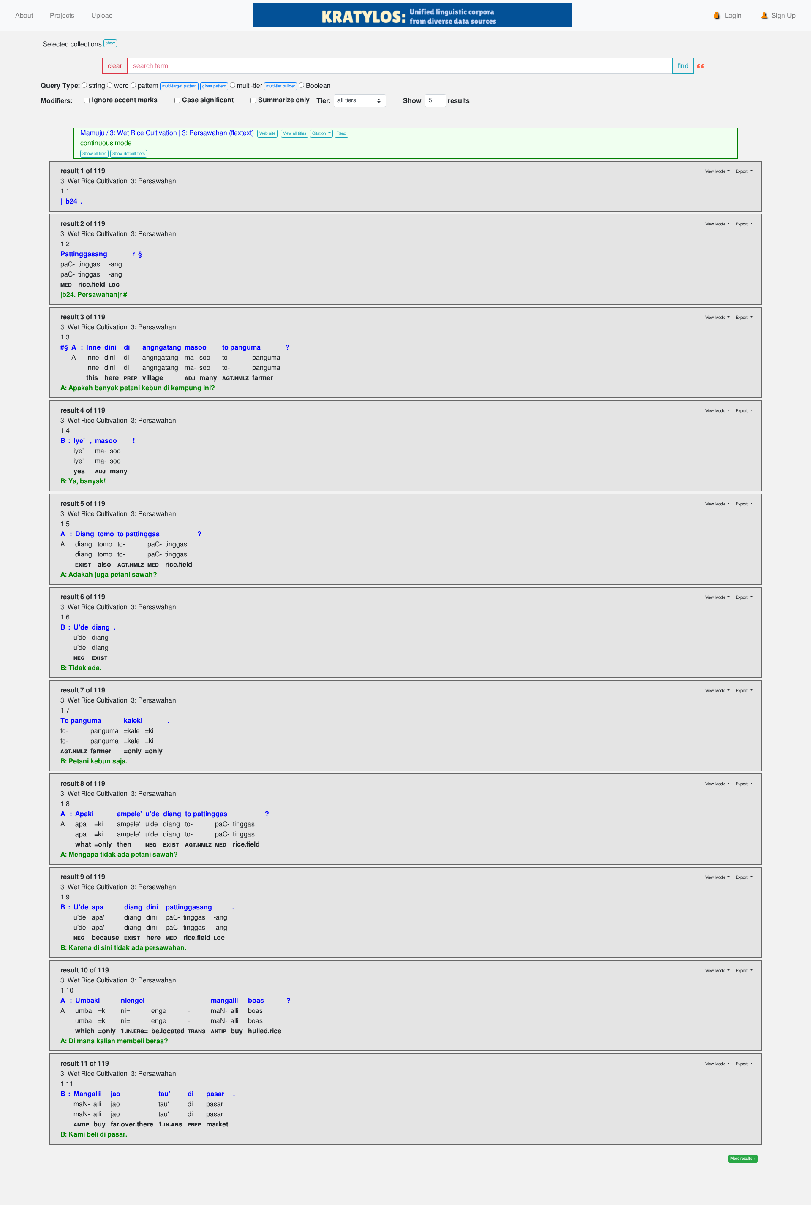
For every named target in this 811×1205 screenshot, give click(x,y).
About (24, 15)
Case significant (208, 100)
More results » (743, 1158)
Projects (62, 15)
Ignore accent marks (125, 100)
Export (742, 171)
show (110, 43)
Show (412, 101)
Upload (102, 15)
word (120, 85)
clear (115, 65)
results (459, 101)
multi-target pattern (179, 86)
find (683, 65)
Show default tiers (128, 154)
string (96, 85)
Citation (319, 133)
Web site (267, 133)
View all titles (294, 133)
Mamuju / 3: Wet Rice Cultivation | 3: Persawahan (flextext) (168, 133)
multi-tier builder (280, 86)
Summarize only (284, 100)
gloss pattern (214, 86)
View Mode (716, 171)
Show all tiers (94, 154)
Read (341, 133)
